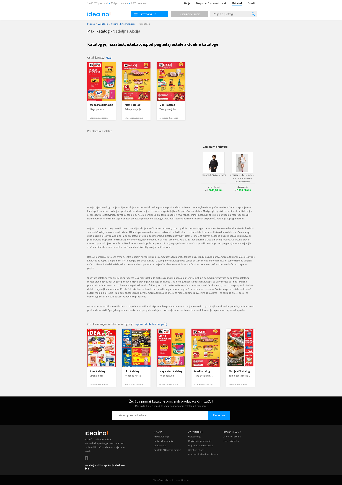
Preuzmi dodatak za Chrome (203, 454)
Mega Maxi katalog (101, 105)
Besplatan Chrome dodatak (211, 3)
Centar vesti (160, 445)
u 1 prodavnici (214, 187)
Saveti (251, 3)
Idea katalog (97, 371)
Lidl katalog (132, 371)
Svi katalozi (103, 23)
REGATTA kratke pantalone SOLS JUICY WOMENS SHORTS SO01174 (242, 178)
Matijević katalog (239, 371)
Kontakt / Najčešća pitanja (167, 450)
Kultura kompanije (163, 441)
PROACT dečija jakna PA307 (214, 175)
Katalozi (237, 3)
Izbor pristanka (231, 441)
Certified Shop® (196, 450)
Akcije (187, 3)
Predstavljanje (161, 436)
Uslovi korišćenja (232, 436)
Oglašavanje (194, 436)
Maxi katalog (133, 105)
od (213, 190)
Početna (91, 23)
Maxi (109, 57)
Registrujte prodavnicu (200, 441)
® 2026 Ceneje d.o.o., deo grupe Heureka (171, 480)
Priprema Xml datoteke (200, 445)
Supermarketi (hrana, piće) (123, 23)
